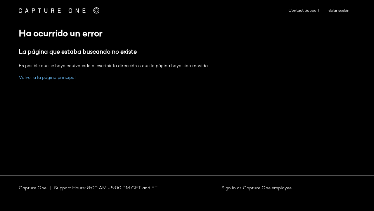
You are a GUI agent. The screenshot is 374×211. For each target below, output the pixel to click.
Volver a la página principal (47, 77)
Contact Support (303, 10)
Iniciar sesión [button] (337, 10)
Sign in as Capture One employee (256, 188)
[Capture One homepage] (59, 10)
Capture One (33, 188)
